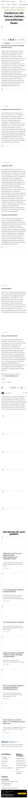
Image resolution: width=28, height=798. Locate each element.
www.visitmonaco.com (11, 376)
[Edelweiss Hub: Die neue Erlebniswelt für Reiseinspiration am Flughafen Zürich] (14, 544)
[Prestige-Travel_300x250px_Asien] (13, 499)
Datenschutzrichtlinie (7, 794)
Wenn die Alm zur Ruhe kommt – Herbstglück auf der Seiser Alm (14, 721)
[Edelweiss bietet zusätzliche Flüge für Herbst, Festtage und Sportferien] (14, 643)
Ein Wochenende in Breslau (13, 622)
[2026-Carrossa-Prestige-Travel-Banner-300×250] (13, 517)
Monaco (9, 382)
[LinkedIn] (26, 393)
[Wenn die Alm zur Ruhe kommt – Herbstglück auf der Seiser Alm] (14, 710)
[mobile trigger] (2, 1)
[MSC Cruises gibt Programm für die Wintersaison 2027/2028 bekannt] (14, 676)
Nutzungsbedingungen (7, 795)
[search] (18, 1)
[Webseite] (23, 393)
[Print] (13, 40)
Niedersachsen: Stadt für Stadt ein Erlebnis (13, 591)
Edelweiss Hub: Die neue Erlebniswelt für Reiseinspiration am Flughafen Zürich (12, 556)
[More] (15, 40)
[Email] (11, 40)
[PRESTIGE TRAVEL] (9, 1)
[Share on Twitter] (9, 40)
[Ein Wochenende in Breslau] (14, 612)
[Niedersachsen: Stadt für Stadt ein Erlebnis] (14, 580)
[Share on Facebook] (6, 40)
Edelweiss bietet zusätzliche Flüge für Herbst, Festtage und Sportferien (13, 654)
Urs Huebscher (7, 43)
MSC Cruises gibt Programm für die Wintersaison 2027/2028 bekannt (13, 687)
